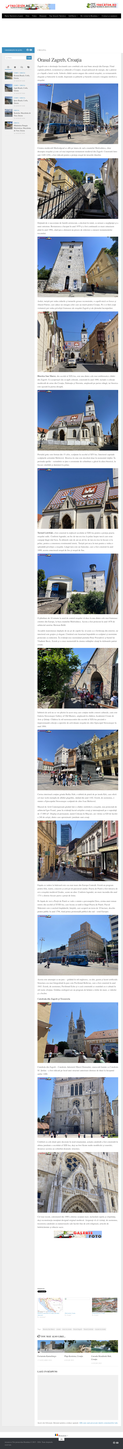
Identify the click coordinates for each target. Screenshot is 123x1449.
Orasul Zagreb (77, 1329)
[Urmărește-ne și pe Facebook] (28, 50)
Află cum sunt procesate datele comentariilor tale (98, 1422)
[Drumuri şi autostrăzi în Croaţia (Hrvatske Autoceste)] (50, 1305)
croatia (59, 1329)
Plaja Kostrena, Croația (73, 1356)
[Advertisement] (61, 32)
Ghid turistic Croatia (70, 1313)
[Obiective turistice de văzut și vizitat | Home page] (30, 7)
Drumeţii (43, 16)
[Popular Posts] (15, 67)
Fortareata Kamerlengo (46, 1356)
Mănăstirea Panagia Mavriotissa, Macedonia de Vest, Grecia (22, 128)
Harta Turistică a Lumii (14, 16)
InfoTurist (72, 16)
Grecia (22, 73)
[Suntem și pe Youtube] (31, 50)
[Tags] (28, 67)
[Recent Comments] (21, 67)
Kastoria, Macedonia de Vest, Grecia (22, 114)
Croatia (41, 50)
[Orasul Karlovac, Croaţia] (104, 1305)
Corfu (16, 73)
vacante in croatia (100, 1329)
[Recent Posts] (8, 67)
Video (34, 16)
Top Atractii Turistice (57, 16)
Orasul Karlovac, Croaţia (98, 1313)
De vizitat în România (89, 16)
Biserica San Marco (49, 1329)
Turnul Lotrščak (88, 1329)
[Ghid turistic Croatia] (77, 1305)
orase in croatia (66, 1329)
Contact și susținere (109, 16)
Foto (27, 16)
